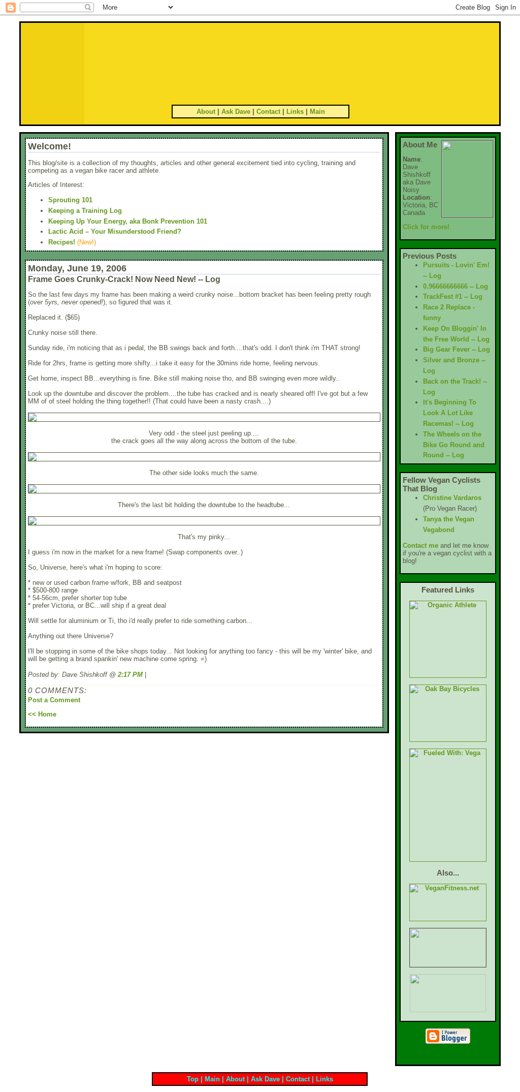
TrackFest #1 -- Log (452, 296)
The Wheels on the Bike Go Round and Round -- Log (453, 444)
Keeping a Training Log (85, 210)
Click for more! (426, 227)
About (206, 111)
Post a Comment (54, 700)
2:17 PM (130, 674)
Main (317, 111)
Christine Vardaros (452, 498)
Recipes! (61, 242)
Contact (268, 111)
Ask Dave (235, 111)
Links (295, 111)
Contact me (420, 545)
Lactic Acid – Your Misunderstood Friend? (114, 231)
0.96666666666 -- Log (455, 286)
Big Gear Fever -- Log (456, 349)
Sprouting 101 (70, 200)
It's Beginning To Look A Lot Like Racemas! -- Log (449, 412)
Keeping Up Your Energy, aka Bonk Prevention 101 (127, 221)
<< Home (42, 714)
